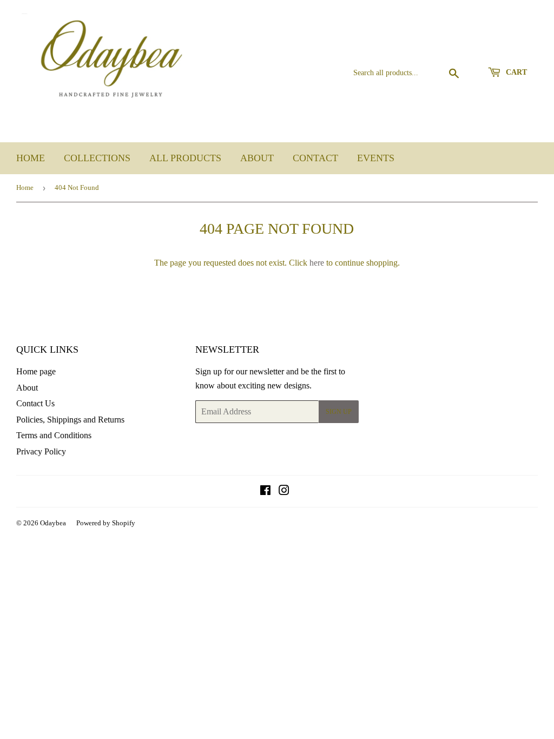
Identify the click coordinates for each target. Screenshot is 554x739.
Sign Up (339, 411)
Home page (36, 371)
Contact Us (35, 403)
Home (30, 158)
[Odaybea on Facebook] (265, 491)
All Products (185, 158)
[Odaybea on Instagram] (284, 491)
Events (375, 158)
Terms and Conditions (53, 435)
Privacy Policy (41, 451)
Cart (515, 72)
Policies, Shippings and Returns (70, 419)
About (257, 158)
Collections (97, 158)
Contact (315, 158)
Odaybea (53, 523)
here (316, 262)
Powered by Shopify (105, 523)
